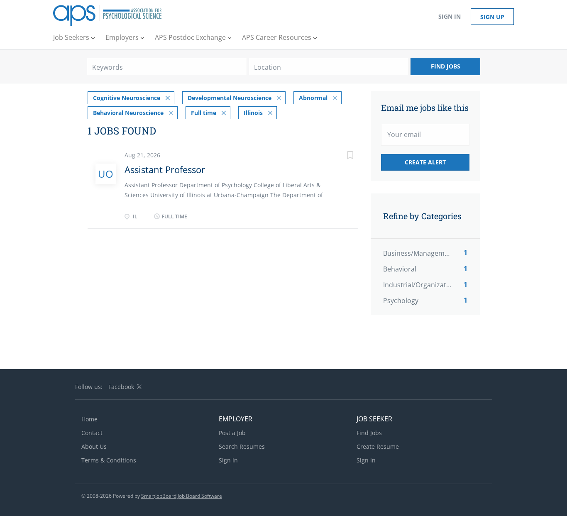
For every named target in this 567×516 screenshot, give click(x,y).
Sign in (449, 16)
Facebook (121, 387)
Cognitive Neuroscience (126, 98)
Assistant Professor (165, 169)
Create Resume (378, 446)
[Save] (341, 156)
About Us (94, 446)
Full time (203, 113)
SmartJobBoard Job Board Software (181, 495)
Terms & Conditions (108, 460)
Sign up (492, 17)
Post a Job (232, 433)
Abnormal (313, 98)
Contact (92, 433)
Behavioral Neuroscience (128, 113)
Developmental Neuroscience (229, 98)
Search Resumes (242, 446)
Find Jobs (445, 66)
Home (89, 419)
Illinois (253, 113)
